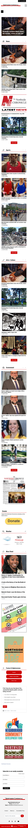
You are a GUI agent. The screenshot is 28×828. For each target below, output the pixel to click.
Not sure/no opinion (8, 702)
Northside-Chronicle (5, 764)
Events (14, 672)
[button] (25, 531)
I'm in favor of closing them (10, 694)
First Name (5, 779)
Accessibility (22, 0)
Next (26, 26)
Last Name (5, 783)
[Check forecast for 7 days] (6, 540)
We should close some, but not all (12, 699)
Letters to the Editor (14, 676)
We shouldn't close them (10, 697)
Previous (2, 26)
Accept (23, 825)
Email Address (6, 775)
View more (14, 142)
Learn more (17, 825)
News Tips (14, 680)
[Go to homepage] (11, 5)
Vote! (5, 706)
